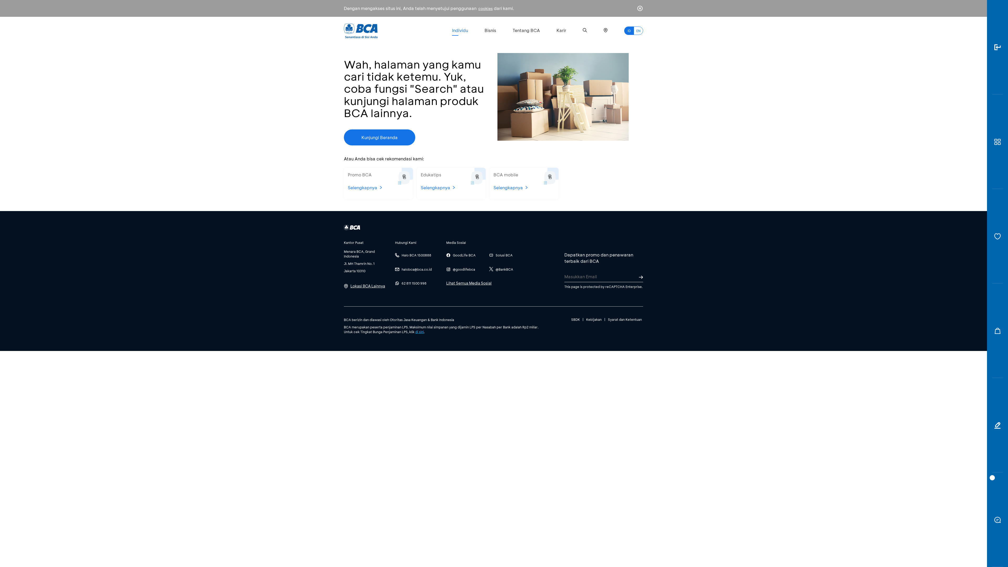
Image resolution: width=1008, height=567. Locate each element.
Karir (561, 30)
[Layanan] (997, 236)
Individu (460, 30)
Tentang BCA (526, 30)
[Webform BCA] (997, 425)
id (629, 31)
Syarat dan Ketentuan (625, 319)
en (638, 31)
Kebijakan (594, 319)
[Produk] (997, 141)
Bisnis (490, 30)
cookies (485, 8)
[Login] (997, 47)
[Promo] (997, 331)
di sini (419, 332)
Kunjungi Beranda (379, 137)
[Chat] (997, 519)
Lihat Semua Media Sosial (469, 283)
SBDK (575, 319)
